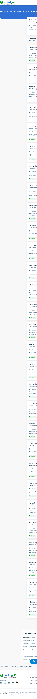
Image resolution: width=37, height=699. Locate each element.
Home (1, 666)
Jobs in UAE (7, 666)
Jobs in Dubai (15, 666)
